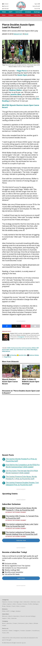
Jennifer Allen (16, 94)
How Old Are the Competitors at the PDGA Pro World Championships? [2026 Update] (23, 466)
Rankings (37, 12)
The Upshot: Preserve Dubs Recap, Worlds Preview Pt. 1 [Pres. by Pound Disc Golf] (21, 477)
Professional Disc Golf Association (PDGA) (23, 348)
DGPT (10, 12)
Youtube (22, 630)
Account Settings (30, 616)
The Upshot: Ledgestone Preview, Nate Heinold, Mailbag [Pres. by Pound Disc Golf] (21, 533)
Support (4, 618)
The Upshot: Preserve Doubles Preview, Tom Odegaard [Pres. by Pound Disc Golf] (22, 483)
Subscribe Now (21, 540)
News (3, 15)
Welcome (4, 616)
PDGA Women (6, 351)
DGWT (9, 348)
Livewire (23, 606)
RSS (8, 632)
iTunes (4, 632)
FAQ (9, 618)
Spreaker (28, 630)
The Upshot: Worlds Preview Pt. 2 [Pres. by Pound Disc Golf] (21, 460)
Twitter (11, 630)
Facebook (4, 630)
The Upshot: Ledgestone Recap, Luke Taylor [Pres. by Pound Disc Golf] (22, 525)
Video (17, 606)
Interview (33, 602)
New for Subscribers (13, 616)
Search (36, 8)
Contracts (19, 12)
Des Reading (12, 355)
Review (8, 606)
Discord (6, 6)
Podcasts (28, 15)
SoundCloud (35, 630)
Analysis (10, 15)
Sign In (36, 4)
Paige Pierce (22, 71)
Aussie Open (22, 75)
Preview (25, 604)
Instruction (19, 15)
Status (30, 623)
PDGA (4, 12)
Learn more (21, 578)
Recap (26, 34)
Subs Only (37, 15)
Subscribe (35, 6)
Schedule (28, 12)
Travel (13, 606)
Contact (6, 4)
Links (38, 602)
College (13, 611)
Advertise (9, 623)
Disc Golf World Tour (20, 349)
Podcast (19, 604)
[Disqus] (21, 422)
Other (14, 604)
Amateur (18, 611)
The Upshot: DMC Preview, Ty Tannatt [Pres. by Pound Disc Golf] (22, 517)
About (3, 623)
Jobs (27, 623)
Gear (21, 602)
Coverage (16, 602)
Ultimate (6, 8)
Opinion (9, 604)
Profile (30, 604)
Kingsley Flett (18, 34)
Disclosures (21, 623)
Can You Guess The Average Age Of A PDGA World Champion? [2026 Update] (22, 472)
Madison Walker (15, 90)
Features (4, 602)
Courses (10, 602)
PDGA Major (33, 349)
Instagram (21, 337)
